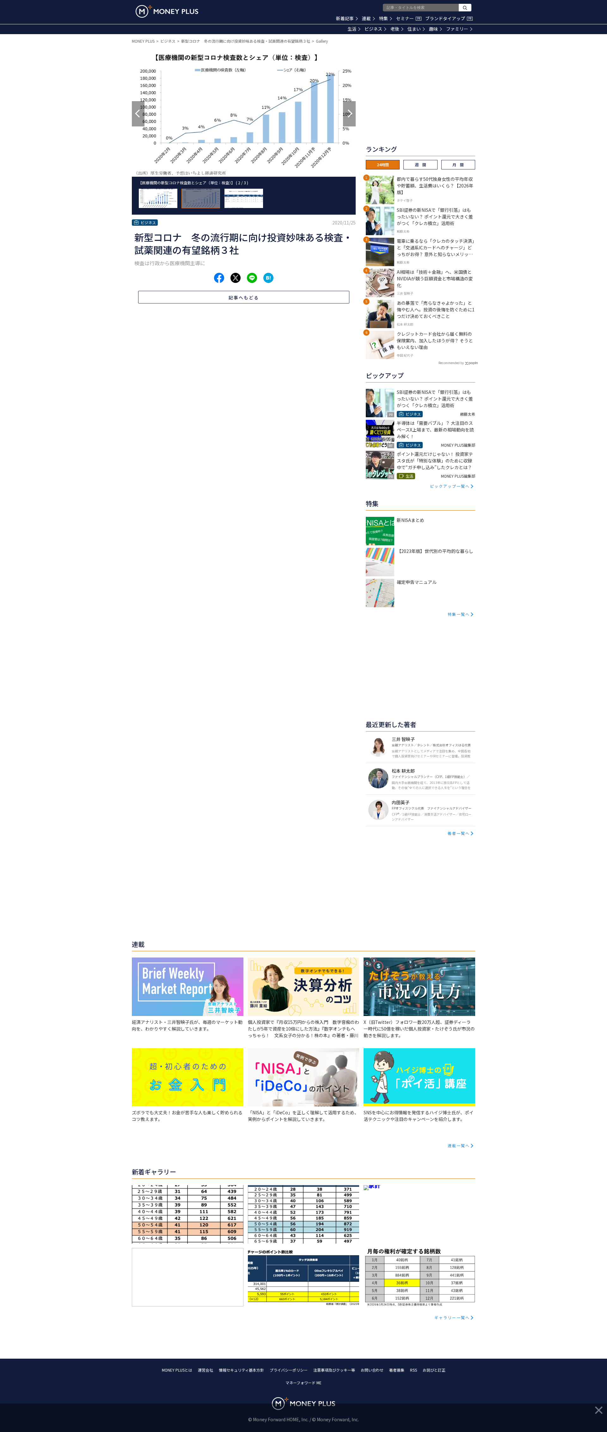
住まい (414, 29)
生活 (351, 29)
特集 (383, 18)
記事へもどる (244, 297)
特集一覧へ (459, 614)
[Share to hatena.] (268, 278)
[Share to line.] (252, 278)
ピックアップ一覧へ (450, 486)
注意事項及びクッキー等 (334, 1370)
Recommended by (451, 362)
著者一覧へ (459, 833)
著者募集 (396, 1370)
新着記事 (345, 18)
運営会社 (205, 1370)
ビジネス (373, 29)
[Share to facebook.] (219, 278)
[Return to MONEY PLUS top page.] (167, 11)
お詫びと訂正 (434, 1370)
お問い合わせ (372, 1370)
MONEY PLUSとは (177, 1370)
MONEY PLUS (143, 41)
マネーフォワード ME (303, 1382)
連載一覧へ (459, 1145)
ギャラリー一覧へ (452, 1317)
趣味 (433, 29)
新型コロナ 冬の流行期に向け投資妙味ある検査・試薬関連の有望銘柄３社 (245, 41)
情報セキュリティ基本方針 (241, 1370)
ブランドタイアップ (448, 18)
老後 (394, 29)
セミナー (408, 18)
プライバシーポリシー (289, 1370)
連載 (366, 18)
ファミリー (457, 29)
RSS (413, 1370)
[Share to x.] (235, 278)
